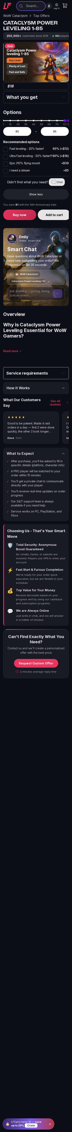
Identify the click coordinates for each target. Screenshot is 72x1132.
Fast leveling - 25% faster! (39, 148)
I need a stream (39, 170)
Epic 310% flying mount (39, 163)
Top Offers (41, 16)
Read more (10, 351)
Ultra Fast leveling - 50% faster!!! (39, 156)
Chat (60, 182)
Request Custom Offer (36, 663)
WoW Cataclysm (15, 16)
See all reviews (55, 402)
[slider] (64, 120)
